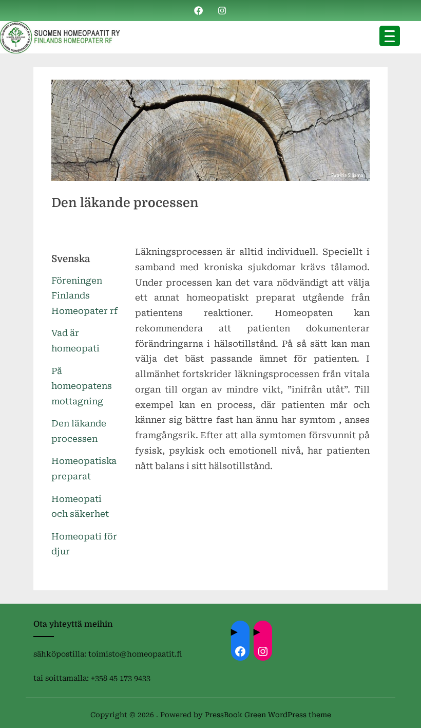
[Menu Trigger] (389, 36)
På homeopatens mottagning (81, 386)
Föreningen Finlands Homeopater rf (84, 295)
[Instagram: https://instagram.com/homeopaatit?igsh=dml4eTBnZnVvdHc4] (263, 651)
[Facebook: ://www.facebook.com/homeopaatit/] (240, 651)
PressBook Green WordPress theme (268, 715)
